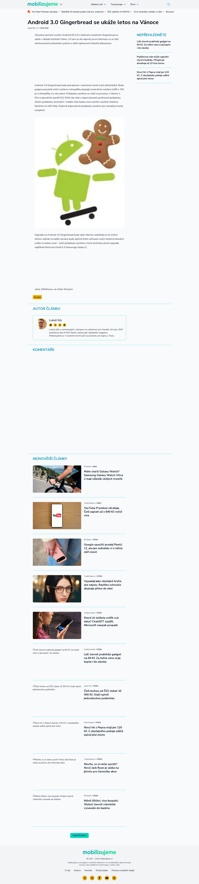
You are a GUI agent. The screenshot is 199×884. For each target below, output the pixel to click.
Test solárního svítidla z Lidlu (147, 11)
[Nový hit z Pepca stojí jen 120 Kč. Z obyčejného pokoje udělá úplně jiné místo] (57, 735)
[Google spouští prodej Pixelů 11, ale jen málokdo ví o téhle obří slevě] (57, 552)
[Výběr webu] (61, 4)
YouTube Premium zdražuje (44, 11)
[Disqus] (99, 385)
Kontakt (88, 870)
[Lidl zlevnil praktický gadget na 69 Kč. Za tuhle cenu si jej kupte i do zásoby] (57, 662)
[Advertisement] (79, 64)
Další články (79, 835)
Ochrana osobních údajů (123, 870)
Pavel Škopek (89, 722)
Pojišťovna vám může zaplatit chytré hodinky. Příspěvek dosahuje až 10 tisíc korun (153, 60)
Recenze (170, 11)
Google (37, 297)
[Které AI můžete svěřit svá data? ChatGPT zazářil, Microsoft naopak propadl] (57, 625)
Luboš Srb (31, 28)
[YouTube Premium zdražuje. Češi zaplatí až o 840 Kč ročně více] (57, 515)
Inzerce (77, 870)
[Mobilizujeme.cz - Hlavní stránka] (43, 4)
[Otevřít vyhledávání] (169, 4)
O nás (67, 870)
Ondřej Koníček (89, 613)
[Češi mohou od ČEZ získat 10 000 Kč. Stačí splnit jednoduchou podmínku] (57, 698)
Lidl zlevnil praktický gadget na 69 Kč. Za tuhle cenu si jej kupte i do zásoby (154, 44)
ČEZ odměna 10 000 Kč (118, 11)
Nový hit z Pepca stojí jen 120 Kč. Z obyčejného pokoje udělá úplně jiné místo (153, 75)
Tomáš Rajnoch (89, 503)
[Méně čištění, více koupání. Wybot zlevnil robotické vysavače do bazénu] (57, 808)
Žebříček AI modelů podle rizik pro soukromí (82, 11)
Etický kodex (102, 870)
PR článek (87, 466)
